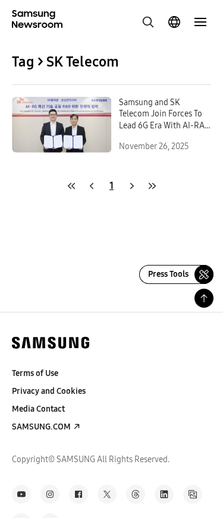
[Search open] (148, 22)
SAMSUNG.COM (41, 427)
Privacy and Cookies (49, 391)
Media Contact (38, 409)
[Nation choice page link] (174, 22)
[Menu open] (200, 22)
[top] (203, 298)
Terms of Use (35, 373)
